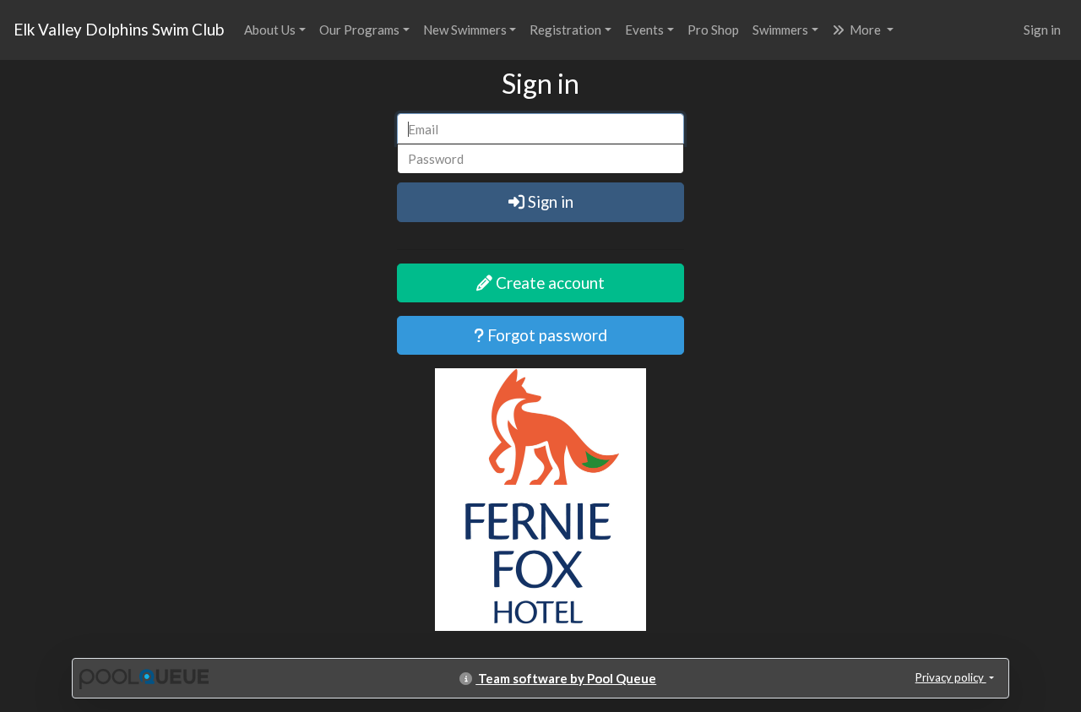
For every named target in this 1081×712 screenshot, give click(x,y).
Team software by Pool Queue (565, 678)
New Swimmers (465, 29)
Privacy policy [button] (950, 677)
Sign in (1042, 29)
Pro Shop (713, 29)
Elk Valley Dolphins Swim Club (119, 29)
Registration (565, 29)
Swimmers (780, 29)
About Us (270, 29)
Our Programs (359, 29)
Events (644, 29)
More (865, 29)
